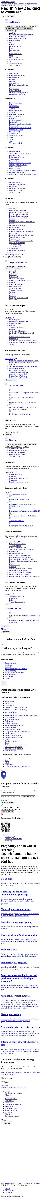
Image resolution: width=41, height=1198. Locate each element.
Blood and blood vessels (17, 36)
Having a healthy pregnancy (18, 214)
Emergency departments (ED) (19, 321)
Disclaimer (8, 1114)
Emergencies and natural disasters (20, 124)
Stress (11, 252)
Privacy (7, 1189)
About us (8, 434)
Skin (10, 61)
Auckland (12, 271)
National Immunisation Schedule (20, 163)
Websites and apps (11, 1110)
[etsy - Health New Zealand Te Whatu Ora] (20, 1172)
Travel (11, 139)
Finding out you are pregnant (18, 212)
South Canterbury (15, 288)
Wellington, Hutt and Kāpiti (18, 298)
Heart (11, 52)
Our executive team (15, 474)
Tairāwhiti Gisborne (15, 290)
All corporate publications (17, 494)
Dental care (13, 118)
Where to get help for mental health (21, 241)
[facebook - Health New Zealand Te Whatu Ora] (2, 1126)
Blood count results (15, 103)
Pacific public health (16, 130)
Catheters (12, 112)
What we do (9, 444)
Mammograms (14, 107)
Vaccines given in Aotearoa (18, 165)
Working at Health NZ (16, 596)
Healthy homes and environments (20, 128)
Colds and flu (13, 73)
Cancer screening (15, 116)
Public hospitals (14, 319)
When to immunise (15, 167)
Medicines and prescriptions (18, 85)
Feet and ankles (14, 50)
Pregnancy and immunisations (19, 218)
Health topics (10, 16)
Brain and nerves (14, 40)
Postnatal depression (16, 229)
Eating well (13, 122)
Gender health (14, 126)
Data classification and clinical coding (21, 559)
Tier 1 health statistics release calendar (21, 549)
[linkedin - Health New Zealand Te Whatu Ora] (2, 1132)
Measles (12, 81)
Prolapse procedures (16, 110)
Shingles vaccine (14, 192)
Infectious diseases (15, 54)
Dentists (12, 325)
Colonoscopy (13, 105)
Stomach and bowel (15, 63)
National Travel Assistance (18, 376)
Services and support (12, 1116)
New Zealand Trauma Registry (19, 555)
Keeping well (33, 26)
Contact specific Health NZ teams (20, 569)
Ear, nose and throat (15, 46)
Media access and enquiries (18, 570)
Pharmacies (13, 329)
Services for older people (17, 331)
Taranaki (12, 292)
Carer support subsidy (16, 368)
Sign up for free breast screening (20, 153)
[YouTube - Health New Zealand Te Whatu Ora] (2, 1175)
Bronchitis (12, 79)
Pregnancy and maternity (24, 28)
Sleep (11, 141)
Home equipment (15, 91)
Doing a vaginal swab (16, 157)
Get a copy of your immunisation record (22, 174)
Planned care (13, 339)
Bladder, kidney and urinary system (21, 35)
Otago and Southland (16, 284)
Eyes (11, 48)
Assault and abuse (15, 246)
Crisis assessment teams (17, 243)
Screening (12, 220)
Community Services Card (18, 374)
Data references (14, 565)
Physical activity (14, 131)
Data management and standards (20, 557)
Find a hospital (10, 267)
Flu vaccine (13, 186)
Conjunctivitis (14, 83)
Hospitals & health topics (9, 4)
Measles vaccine (14, 151)
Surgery (12, 87)
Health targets (10, 472)
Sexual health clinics (16, 327)
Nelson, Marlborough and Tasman (20, 280)
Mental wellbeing (11, 31)
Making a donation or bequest (19, 574)
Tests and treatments (20, 26)
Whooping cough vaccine (17, 184)
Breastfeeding (13, 233)
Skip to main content (8, 2)
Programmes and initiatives (18, 450)
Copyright (8, 1192)
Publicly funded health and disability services (24, 361)
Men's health (13, 57)
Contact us (18, 446)
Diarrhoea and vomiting (17, 75)
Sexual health (13, 133)
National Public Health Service (19, 337)
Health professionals (30, 4)
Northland (12, 282)
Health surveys (14, 551)
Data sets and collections (17, 544)
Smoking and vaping (16, 135)
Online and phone (11, 380)
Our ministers (13, 480)
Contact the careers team (17, 602)
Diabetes (12, 44)
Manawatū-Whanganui (16, 279)
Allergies (12, 33)
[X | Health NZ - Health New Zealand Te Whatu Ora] (2, 1181)
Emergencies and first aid (17, 94)
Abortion (12, 109)
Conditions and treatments (13, 1093)
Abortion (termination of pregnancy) (21, 231)
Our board (12, 476)
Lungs (11, 56)
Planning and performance (18, 454)
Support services (14, 335)
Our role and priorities (16, 448)
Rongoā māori (14, 89)
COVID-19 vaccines (16, 190)
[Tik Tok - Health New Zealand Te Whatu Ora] (2, 1178)
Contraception (14, 159)
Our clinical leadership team (18, 478)
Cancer (11, 42)
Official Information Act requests (20, 572)
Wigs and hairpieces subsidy (18, 372)
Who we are (18, 444)
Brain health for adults (16, 114)
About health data (15, 546)
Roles (11, 600)
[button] (4, 1082)
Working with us (14, 456)
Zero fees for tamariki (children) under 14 (23, 366)
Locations (8, 1112)
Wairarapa (12, 296)
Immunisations (10, 28)
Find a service (21, 267)
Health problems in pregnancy (19, 216)
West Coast (13, 300)
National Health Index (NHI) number (21, 378)
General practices (15, 323)
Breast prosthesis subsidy (17, 370)
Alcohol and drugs (15, 245)
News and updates (11, 1099)
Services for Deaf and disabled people (21, 333)
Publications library (30, 444)
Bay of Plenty (13, 273)
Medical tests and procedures (18, 93)
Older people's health (16, 59)
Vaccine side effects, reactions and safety (22, 170)
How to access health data (17, 548)
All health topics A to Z (13, 255)
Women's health (14, 65)
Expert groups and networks (18, 482)
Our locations (13, 598)
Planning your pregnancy (17, 210)
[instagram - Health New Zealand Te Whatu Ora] (2, 1129)
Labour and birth (14, 227)
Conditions (9, 26)
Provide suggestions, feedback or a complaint (24, 576)
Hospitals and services (13, 257)
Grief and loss (14, 248)
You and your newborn (17, 237)
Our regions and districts (17, 452)
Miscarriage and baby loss (17, 225)
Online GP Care (10, 432)
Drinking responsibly (16, 120)
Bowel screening (14, 155)
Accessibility (9, 1191)
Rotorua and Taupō (15, 286)
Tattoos (11, 137)
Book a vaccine (14, 168)
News (7, 492)
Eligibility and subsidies (13, 269)
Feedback (8, 318)
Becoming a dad (14, 239)
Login (5, 629)
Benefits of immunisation (17, 172)
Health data (9, 446)
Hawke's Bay (13, 277)
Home (7, 835)
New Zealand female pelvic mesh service (22, 341)
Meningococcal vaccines (17, 188)
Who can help (10, 359)
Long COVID (14, 77)
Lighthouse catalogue (16, 553)
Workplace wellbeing (16, 143)
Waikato (12, 294)
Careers (20, 4)
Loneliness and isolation (17, 250)
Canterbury (13, 275)
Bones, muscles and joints (17, 38)
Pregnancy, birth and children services (21, 235)
